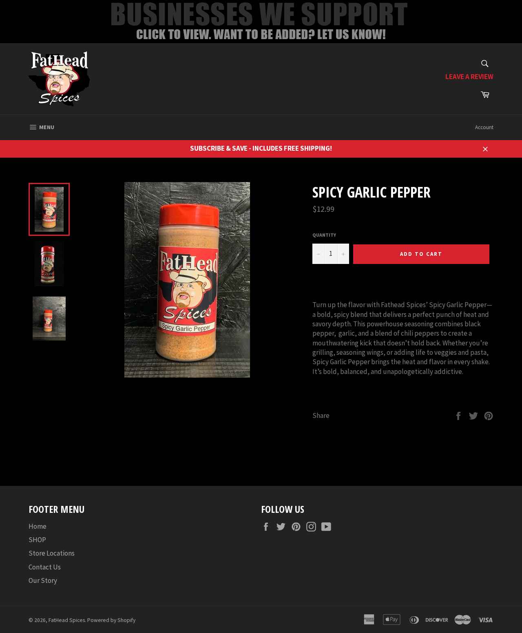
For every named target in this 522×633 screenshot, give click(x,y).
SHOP (37, 539)
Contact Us (45, 567)
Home (37, 526)
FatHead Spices (67, 620)
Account (484, 127)
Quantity (324, 235)
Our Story (43, 580)
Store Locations (52, 553)
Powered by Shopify (111, 620)
